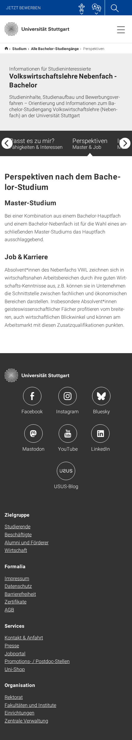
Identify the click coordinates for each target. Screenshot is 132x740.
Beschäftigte (18, 534)
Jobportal (15, 653)
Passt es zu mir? (36, 143)
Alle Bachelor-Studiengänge (55, 48)
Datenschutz (18, 586)
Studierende (17, 526)
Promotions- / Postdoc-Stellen (37, 661)
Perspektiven (89, 143)
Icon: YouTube (68, 433)
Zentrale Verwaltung (26, 720)
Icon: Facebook (32, 396)
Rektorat (14, 697)
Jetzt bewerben (23, 7)
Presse (12, 645)
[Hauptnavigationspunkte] (121, 29)
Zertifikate (15, 601)
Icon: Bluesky (101, 396)
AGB (9, 609)
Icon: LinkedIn (100, 433)
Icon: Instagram (67, 396)
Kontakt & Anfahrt (24, 637)
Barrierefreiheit (20, 594)
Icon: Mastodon (33, 433)
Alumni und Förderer (27, 542)
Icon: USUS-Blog (66, 471)
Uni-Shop (15, 669)
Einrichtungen (19, 712)
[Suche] (114, 7)
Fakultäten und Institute (30, 705)
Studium (19, 48)
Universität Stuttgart (6, 48)
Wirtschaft (16, 550)
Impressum (17, 578)
